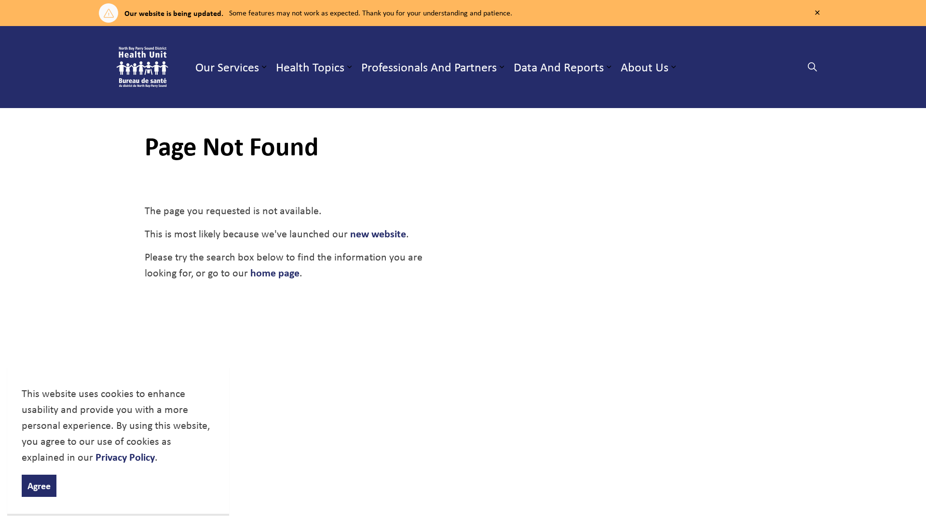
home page (275, 272)
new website (378, 233)
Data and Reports (559, 66)
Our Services (227, 66)
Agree (39, 485)
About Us (644, 66)
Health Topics (310, 66)
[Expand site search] (812, 67)
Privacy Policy (125, 457)
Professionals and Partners (429, 66)
